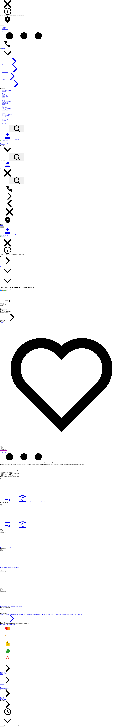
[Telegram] (3, 290)
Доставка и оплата (3, 686)
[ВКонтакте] (1, 290)
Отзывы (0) (9, 291)
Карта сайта (13, 624)
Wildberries (25, 15)
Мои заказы (2, 698)
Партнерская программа (4, 699)
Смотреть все (2, 621)
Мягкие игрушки (3, 673)
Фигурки (1, 674)
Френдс (1, 276)
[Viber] (6, 290)
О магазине (2, 684)
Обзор (7, 291)
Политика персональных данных (5, 624)
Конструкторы (2, 266)
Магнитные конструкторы (4, 688)
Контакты (2, 687)
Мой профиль (2, 697)
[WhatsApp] (5, 290)
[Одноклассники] (2, 290)
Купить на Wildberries (3, 450)
